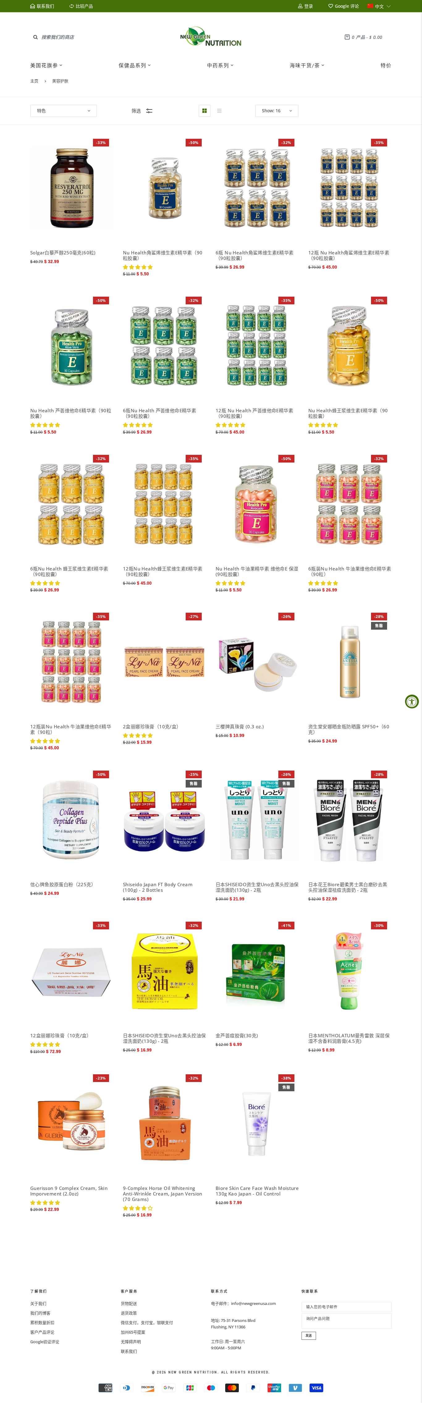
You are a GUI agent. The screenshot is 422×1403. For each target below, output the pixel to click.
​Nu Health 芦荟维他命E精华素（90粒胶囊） (70, 413)
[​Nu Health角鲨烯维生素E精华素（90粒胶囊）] (164, 188)
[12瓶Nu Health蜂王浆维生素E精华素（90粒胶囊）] (164, 504)
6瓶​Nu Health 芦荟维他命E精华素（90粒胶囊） (159, 413)
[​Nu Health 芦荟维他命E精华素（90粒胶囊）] (72, 346)
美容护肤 (60, 81)
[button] (379, 6)
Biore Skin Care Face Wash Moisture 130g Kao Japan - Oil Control (257, 1190)
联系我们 (129, 1351)
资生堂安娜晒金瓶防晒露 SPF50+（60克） (348, 729)
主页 (34, 81)
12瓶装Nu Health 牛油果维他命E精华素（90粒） (70, 729)
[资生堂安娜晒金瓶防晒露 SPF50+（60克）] (350, 662)
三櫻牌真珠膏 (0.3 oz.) (240, 726)
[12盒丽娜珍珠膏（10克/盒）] (72, 971)
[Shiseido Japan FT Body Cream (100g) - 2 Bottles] (164, 820)
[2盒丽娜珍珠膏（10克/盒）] (164, 662)
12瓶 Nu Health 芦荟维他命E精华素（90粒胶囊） (254, 413)
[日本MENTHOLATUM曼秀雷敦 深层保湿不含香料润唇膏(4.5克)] (350, 971)
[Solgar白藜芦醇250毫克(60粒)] (72, 188)
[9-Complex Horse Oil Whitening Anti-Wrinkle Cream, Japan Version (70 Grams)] (164, 1124)
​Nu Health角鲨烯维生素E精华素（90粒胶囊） (163, 255)
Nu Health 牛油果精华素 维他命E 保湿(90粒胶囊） (257, 571)
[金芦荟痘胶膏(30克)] (257, 971)
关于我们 (38, 1303)
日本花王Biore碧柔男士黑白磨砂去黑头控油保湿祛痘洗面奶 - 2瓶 (347, 887)
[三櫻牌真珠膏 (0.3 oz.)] (257, 662)
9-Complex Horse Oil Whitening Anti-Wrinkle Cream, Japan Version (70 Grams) (162, 1193)
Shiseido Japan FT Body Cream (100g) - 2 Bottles (157, 887)
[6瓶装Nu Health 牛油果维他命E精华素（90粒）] (350, 504)
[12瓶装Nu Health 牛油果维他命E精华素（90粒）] (72, 662)
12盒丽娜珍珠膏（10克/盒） (60, 1035)
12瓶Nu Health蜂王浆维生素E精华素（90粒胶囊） (163, 571)
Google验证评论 (44, 1341)
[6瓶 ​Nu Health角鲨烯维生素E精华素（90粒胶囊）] (257, 188)
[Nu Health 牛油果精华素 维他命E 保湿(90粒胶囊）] (257, 504)
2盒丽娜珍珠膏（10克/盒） (152, 726)
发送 (309, 1336)
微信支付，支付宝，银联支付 (147, 1322)
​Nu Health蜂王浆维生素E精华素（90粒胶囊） (348, 413)
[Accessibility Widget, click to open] (412, 702)
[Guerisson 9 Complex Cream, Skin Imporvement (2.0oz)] (72, 1124)
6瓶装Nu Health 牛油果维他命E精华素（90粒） (349, 571)
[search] (35, 37)
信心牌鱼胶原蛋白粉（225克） (63, 884)
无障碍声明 (131, 1341)
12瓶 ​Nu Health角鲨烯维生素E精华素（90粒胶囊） (348, 255)
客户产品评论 (42, 1332)
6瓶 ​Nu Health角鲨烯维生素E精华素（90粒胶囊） (255, 255)
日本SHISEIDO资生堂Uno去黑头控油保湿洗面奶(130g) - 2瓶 (257, 887)
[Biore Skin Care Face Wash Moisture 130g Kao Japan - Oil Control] (257, 1124)
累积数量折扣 (42, 1322)
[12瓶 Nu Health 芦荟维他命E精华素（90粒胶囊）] (257, 346)
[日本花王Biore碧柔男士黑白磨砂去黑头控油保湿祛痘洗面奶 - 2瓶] (350, 820)
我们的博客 (40, 1313)
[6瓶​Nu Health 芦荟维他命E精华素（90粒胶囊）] (164, 346)
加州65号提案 (133, 1332)
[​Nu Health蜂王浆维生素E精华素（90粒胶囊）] (350, 346)
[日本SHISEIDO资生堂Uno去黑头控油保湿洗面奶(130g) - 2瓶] (257, 820)
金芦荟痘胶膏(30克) (237, 1035)
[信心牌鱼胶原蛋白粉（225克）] (72, 820)
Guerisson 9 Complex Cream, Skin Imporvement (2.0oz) (69, 1190)
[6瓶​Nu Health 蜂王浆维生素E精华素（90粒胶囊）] (72, 504)
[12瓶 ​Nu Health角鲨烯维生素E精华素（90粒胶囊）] (350, 188)
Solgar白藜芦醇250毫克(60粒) (63, 252)
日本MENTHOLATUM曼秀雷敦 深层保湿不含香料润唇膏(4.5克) (349, 1038)
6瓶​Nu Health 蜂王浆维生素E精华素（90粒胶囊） (69, 571)
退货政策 (129, 1313)
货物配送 (129, 1303)
